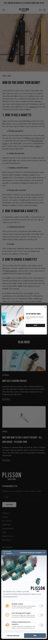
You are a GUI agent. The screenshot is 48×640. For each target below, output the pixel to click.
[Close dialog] (45, 307)
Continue (35, 325)
